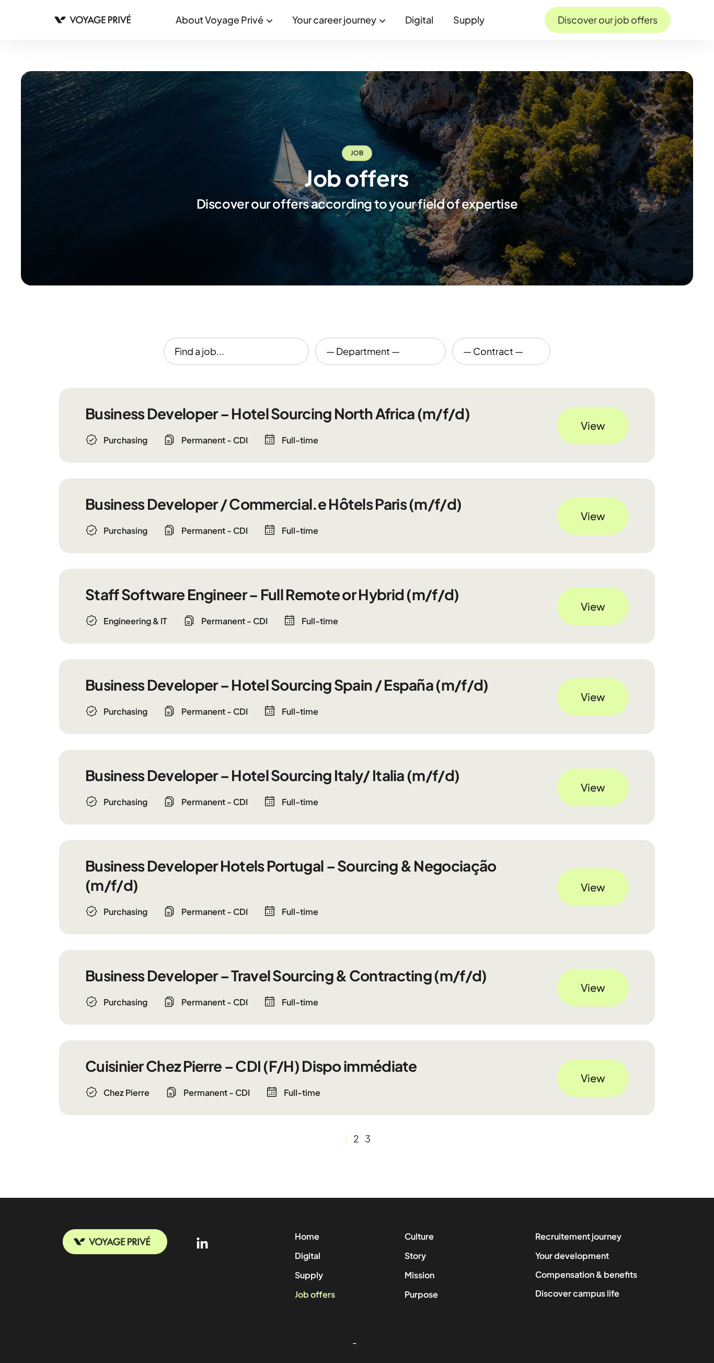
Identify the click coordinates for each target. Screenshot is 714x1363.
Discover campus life (577, 1293)
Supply (469, 20)
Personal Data (386, 1342)
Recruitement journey (578, 1236)
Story (415, 1255)
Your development (572, 1255)
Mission (419, 1274)
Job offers (315, 1294)
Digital (419, 20)
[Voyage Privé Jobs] (95, 19)
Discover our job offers (608, 20)
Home (307, 1236)
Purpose (421, 1294)
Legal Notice (325, 1342)
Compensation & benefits (586, 1274)
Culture (419, 1236)
